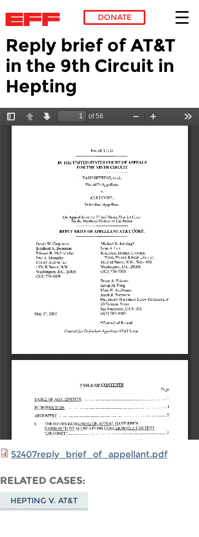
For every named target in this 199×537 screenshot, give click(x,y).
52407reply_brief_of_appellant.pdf (89, 454)
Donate (115, 17)
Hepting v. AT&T (44, 500)
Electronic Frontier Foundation (36, 19)
